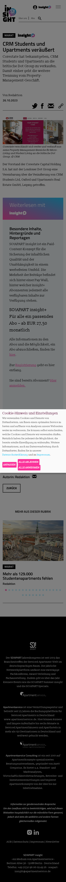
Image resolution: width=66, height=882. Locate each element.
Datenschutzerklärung (15, 454)
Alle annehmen (29, 467)
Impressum (43, 454)
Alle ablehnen (29, 461)
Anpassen (9, 464)
